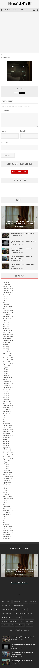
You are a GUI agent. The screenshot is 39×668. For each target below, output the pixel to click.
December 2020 (8, 405)
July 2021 (5, 391)
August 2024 (7, 318)
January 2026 (7, 286)
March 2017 (6, 494)
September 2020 (8, 411)
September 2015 (8, 514)
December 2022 (8, 358)
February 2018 (7, 473)
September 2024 (8, 316)
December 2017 (8, 477)
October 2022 (7, 362)
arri (25, 602)
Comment (5, 110)
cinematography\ (21, 609)
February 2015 (7, 526)
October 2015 (7, 512)
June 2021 (6, 393)
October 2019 (7, 433)
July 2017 (5, 486)
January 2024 (7, 332)
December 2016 (8, 498)
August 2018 (7, 461)
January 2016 (7, 508)
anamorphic (17, 602)
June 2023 (6, 346)
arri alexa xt (6, 605)
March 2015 (6, 524)
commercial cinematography (23, 613)
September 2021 (8, 387)
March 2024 (6, 328)
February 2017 (7, 496)
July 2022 (5, 368)
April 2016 (6, 504)
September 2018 (8, 459)
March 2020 (6, 423)
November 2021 (8, 384)
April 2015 (6, 522)
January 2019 (7, 451)
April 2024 (6, 326)
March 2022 (6, 376)
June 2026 (6, 282)
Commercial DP (7, 617)
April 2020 (6, 421)
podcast (4, 625)
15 (22, 252)
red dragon (19, 625)
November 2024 (8, 312)
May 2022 (6, 372)
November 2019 (8, 431)
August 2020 (7, 413)
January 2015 (7, 528)
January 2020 (7, 427)
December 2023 (8, 334)
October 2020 (7, 409)
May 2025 (6, 300)
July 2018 (5, 463)
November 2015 (8, 510)
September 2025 (8, 292)
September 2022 (8, 364)
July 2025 (5, 296)
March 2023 (6, 352)
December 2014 (8, 530)
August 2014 (7, 538)
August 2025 (7, 294)
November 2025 (8, 290)
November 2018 (8, 455)
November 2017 (8, 479)
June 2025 (6, 298)
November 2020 (8, 407)
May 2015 (6, 520)
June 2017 (6, 488)
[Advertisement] (19, 32)
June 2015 (6, 518)
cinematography (7, 609)
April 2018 (6, 469)
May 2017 (6, 490)
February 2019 (7, 449)
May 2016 (6, 502)
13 (22, 268)
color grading (6, 613)
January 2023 (7, 356)
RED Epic (29, 625)
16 (22, 245)
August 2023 (7, 342)
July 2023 (5, 344)
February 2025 (7, 306)
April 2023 (6, 350)
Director (17, 617)
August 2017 (7, 485)
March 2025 (6, 304)
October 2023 (7, 338)
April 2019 (6, 445)
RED (12, 625)
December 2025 (8, 288)
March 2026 (6, 284)
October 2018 (7, 457)
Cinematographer (18, 605)
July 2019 (5, 439)
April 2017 (6, 492)
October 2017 (7, 481)
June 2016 (6, 500)
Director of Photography (10, 621)
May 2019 (6, 443)
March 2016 (6, 506)
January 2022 (7, 380)
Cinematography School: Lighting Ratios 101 (22, 233)
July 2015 (5, 516)
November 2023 (8, 336)
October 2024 (7, 314)
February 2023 (7, 354)
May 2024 (6, 324)
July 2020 (5, 415)
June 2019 (6, 441)
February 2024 (7, 330)
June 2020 (6, 417)
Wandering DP (6, 57)
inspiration (29, 621)
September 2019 (8, 435)
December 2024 (8, 310)
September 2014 (8, 536)
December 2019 (8, 429)
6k (3, 602)
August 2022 (7, 366)
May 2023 (6, 348)
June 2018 (6, 465)
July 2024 (5, 320)
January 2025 (7, 308)
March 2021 (6, 399)
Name (4, 131)
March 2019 (6, 447)
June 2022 (6, 370)
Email (23, 131)
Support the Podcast (19, 171)
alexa (8, 602)
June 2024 (6, 322)
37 (22, 235)
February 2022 (7, 378)
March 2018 (6, 471)
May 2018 (6, 467)
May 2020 (6, 419)
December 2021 (8, 382)
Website (4, 143)
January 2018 (7, 475)
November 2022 (8, 360)
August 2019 (7, 437)
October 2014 (7, 534)
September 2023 (8, 340)
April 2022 (6, 374)
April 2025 (6, 302)
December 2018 (8, 453)
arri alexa (33, 602)
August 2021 (7, 389)
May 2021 (6, 395)
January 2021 (7, 403)
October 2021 (7, 385)
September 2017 (8, 483)
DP (22, 621)
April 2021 (6, 397)
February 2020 (7, 425)
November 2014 (8, 532)
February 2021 (7, 401)
